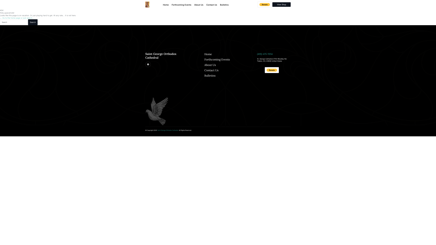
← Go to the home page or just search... (17, 18)
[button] (167, 130)
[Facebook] (148, 64)
